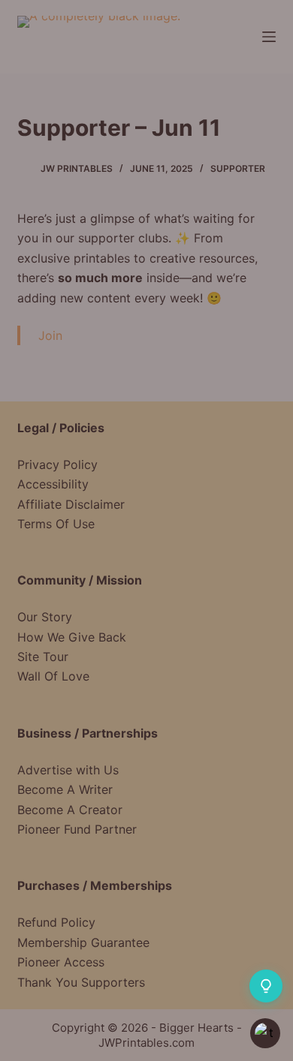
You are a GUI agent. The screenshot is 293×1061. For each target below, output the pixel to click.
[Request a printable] (265, 985)
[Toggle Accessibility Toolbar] (265, 1033)
